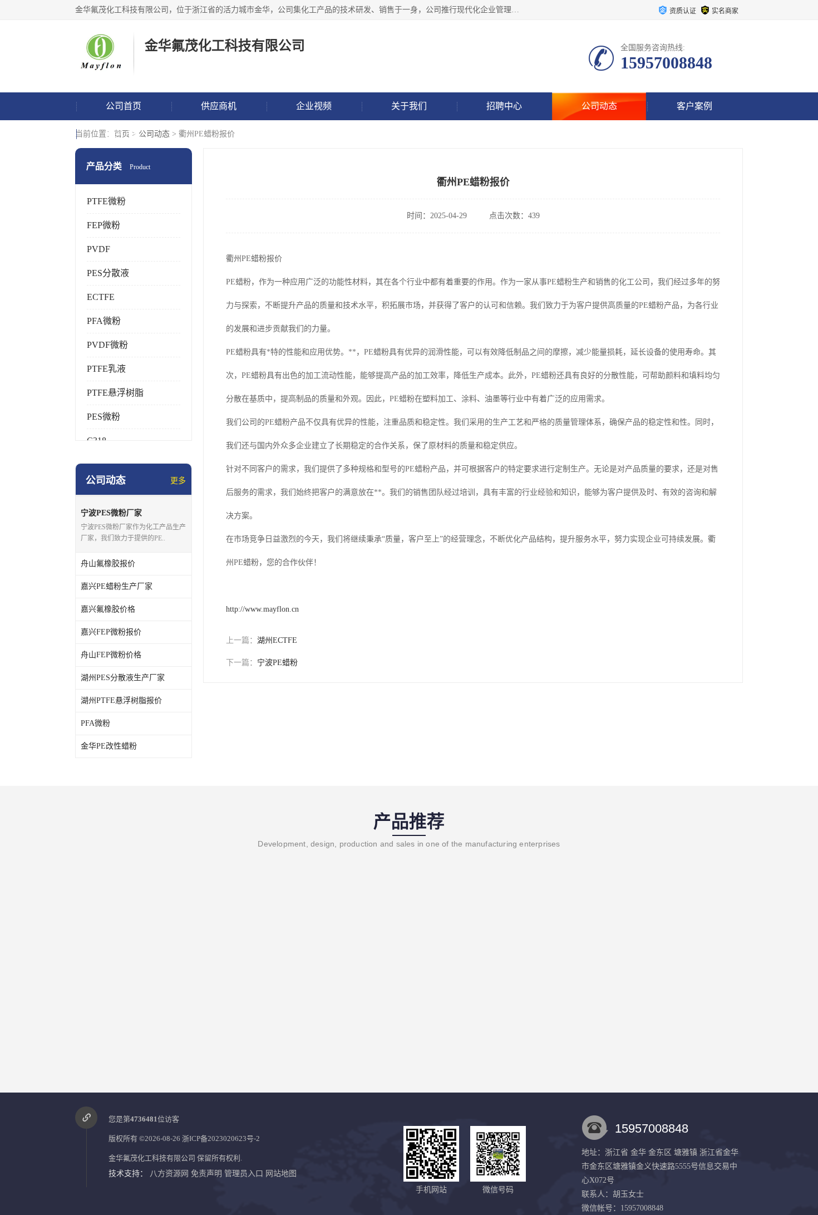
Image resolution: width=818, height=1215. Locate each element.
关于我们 (409, 106)
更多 (178, 480)
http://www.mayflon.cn (262, 609)
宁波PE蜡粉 (277, 662)
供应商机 (218, 106)
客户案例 (694, 106)
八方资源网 (169, 1173)
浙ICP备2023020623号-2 (221, 1138)
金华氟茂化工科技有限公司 (152, 1158)
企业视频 (314, 106)
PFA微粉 (104, 321)
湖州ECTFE (277, 640)
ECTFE (101, 297)
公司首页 (123, 106)
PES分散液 (108, 273)
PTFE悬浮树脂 (115, 392)
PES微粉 (103, 416)
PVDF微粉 (107, 345)
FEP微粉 (103, 225)
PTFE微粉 (106, 201)
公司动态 (599, 106)
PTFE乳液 (106, 368)
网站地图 (281, 1173)
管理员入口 (243, 1173)
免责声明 (206, 1173)
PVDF (98, 249)
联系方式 (123, 134)
